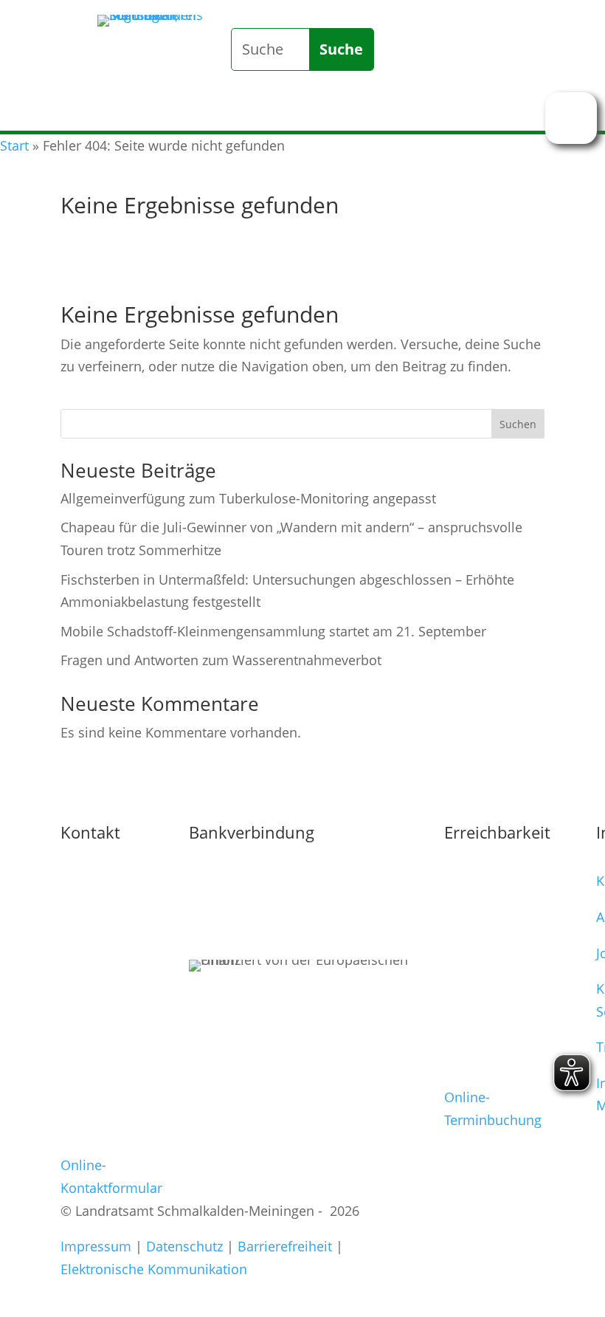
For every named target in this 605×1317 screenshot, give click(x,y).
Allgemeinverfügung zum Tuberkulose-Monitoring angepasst (248, 498)
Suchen (517, 424)
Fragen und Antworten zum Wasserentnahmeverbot (220, 660)
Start (14, 145)
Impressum (95, 1246)
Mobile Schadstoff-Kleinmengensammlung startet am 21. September (273, 631)
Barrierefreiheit (285, 1246)
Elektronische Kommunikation (153, 1269)
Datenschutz (184, 1246)
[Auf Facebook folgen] (471, 104)
